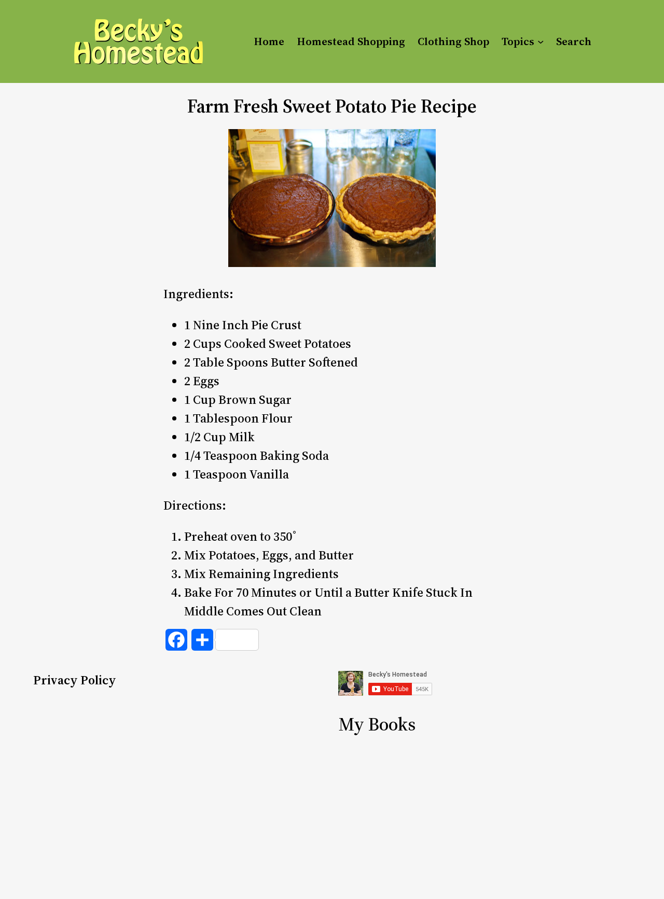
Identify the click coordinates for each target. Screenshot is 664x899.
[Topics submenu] (540, 41)
